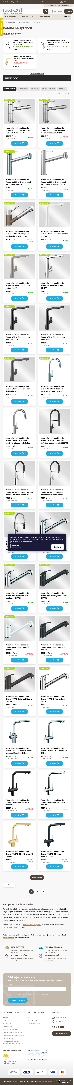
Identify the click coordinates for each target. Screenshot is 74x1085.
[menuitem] (11, 17)
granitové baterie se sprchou (31, 925)
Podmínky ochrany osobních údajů (13, 1035)
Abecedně (61, 89)
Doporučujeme (9, 89)
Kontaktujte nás (8, 938)
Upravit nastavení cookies (44, 1081)
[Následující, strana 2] (37, 891)
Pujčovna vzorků (32, 1020)
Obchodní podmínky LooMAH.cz (12, 1032)
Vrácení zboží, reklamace (10, 1029)
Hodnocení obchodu (34, 1023)
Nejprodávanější (48, 89)
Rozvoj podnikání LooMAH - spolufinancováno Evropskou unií (13, 1042)
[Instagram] (57, 1026)
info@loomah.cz (61, 1018)
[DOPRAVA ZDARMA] (19, 112)
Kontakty (5, 2)
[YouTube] (62, 1026)
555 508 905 (59, 1021)
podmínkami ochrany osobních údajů (37, 994)
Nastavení (15, 546)
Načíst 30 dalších (37, 877)
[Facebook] (53, 1026)
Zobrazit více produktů (37, 74)
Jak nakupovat (21, 2)
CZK (65, 2)
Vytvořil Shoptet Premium (63, 1080)
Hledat (46, 11)
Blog (12, 2)
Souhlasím (57, 547)
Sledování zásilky (8, 1038)
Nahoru (10, 885)
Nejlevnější (23, 89)
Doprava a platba (8, 1026)
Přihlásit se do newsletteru (18, 1000)
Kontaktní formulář (61, 1033)
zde (30, 542)
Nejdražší (35, 89)
